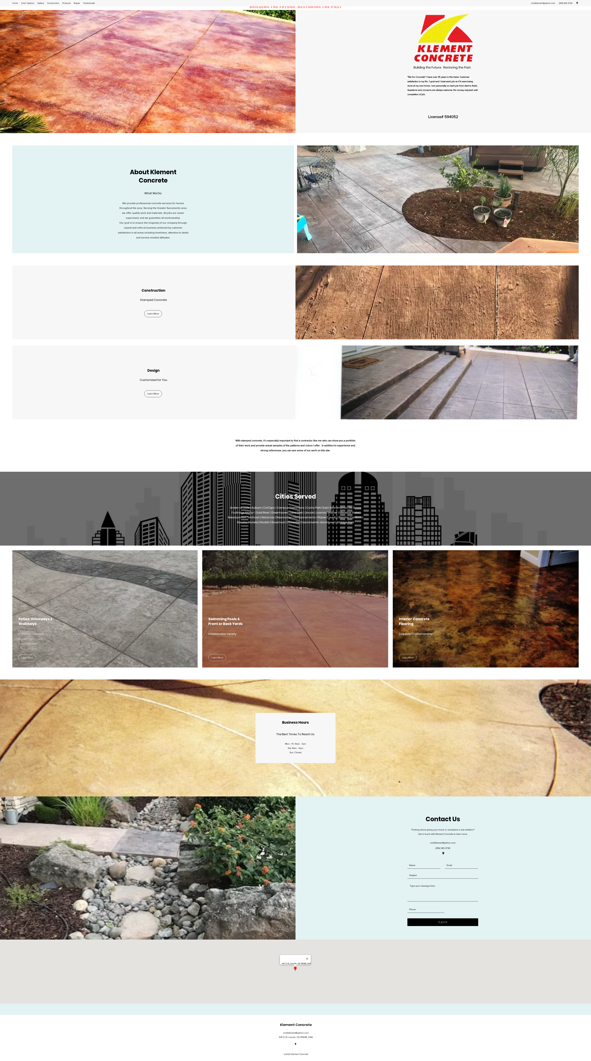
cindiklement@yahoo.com (543, 3)
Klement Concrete (296, 1024)
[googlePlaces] (577, 3)
